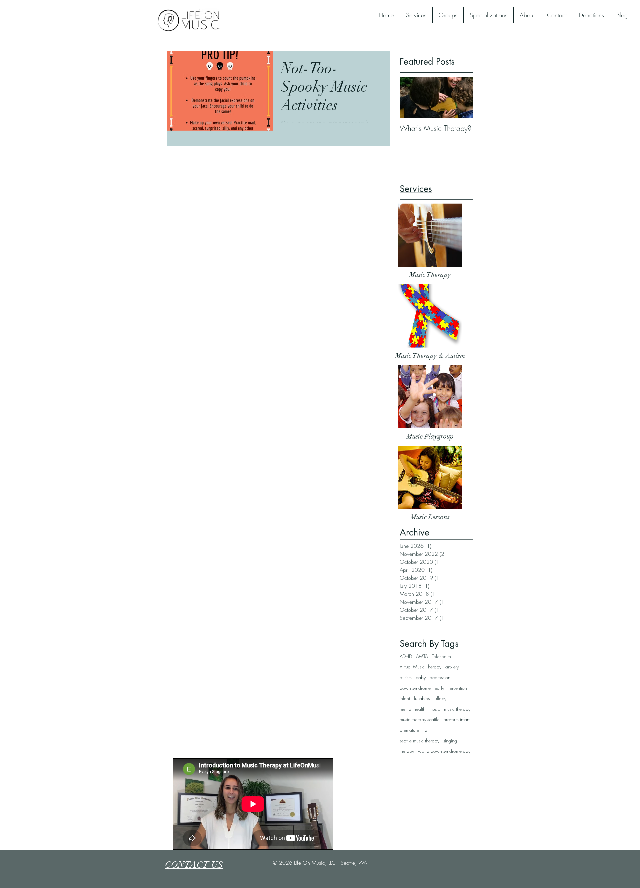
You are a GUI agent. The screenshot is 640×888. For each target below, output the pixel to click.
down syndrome (415, 688)
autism (406, 677)
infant (405, 698)
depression (440, 677)
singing (450, 740)
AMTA (422, 656)
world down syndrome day (444, 751)
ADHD (406, 656)
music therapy (457, 709)
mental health (412, 709)
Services (416, 189)
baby (421, 677)
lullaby (440, 698)
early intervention (451, 688)
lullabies (422, 698)
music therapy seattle (419, 719)
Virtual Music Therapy (420, 666)
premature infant (415, 730)
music (434, 709)
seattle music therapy (419, 740)
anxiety (452, 666)
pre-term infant (456, 719)
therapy (407, 751)
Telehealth (441, 656)
